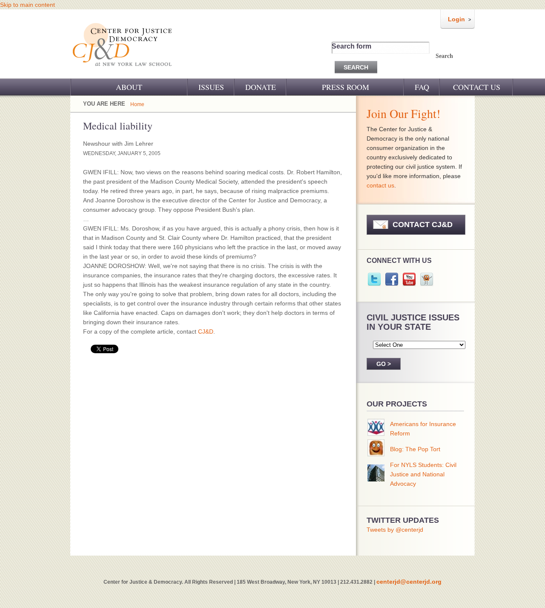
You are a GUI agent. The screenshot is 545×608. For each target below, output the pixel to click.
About (129, 87)
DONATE (260, 87)
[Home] (122, 71)
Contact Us (476, 87)
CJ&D (205, 331)
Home (137, 104)
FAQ (422, 87)
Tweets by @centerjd (395, 529)
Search (444, 56)
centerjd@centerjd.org (409, 581)
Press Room (345, 87)
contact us (380, 185)
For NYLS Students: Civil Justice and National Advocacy (423, 474)
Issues (211, 87)
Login (456, 19)
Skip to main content (27, 4)
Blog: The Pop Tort (415, 449)
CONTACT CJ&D (423, 224)
